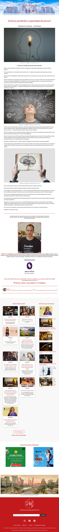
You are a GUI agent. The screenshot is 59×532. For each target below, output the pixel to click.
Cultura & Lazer (25, 283)
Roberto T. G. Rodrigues (7, 254)
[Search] (56, 7)
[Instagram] (26, 11)
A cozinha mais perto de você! (27, 390)
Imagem (21, 494)
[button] (15, 457)
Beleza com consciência (27, 319)
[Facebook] (29, 11)
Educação (38, 26)
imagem (27, 62)
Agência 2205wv (29, 271)
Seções (9, 7)
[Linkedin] (33, 11)
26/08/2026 (10, 388)
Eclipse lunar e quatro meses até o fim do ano (47, 352)
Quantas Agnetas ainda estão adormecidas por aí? (45, 316)
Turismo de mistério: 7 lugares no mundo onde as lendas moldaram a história (27, 341)
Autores (17, 283)
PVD (10, 340)
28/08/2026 (10, 316)
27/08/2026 (27, 337)
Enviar (43, 515)
